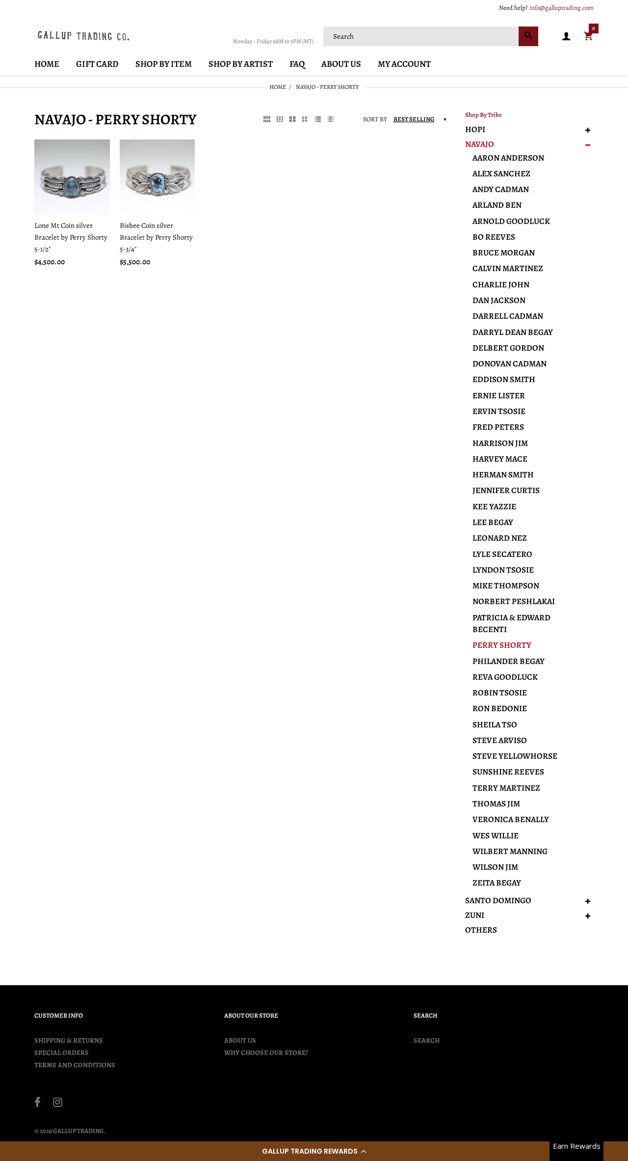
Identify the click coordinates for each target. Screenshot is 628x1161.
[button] (314, 1151)
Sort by (375, 119)
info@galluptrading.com (561, 7)
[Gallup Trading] (83, 35)
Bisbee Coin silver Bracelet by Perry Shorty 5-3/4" (156, 237)
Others (481, 930)
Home (277, 87)
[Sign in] (566, 36)
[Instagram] (57, 1103)
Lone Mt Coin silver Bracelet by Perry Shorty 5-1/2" (70, 237)
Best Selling (414, 119)
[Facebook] (37, 1103)
